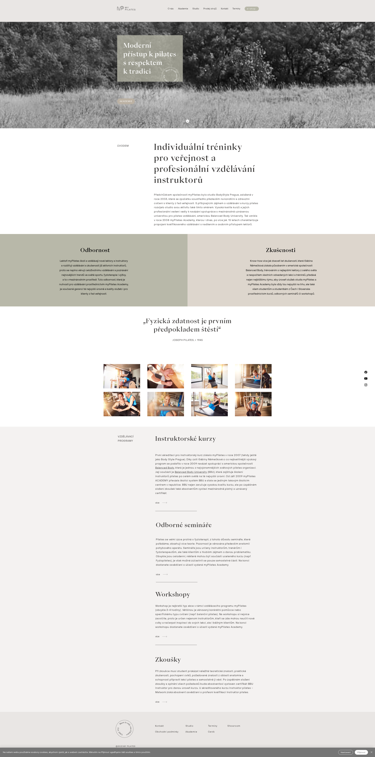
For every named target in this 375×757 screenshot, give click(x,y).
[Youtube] (366, 378)
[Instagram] (366, 385)
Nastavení (346, 752)
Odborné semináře (184, 525)
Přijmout (361, 752)
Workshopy (172, 594)
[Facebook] (366, 372)
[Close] (371, 752)
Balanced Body (164, 467)
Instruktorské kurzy (185, 438)
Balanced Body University (191, 472)
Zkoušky (168, 659)
